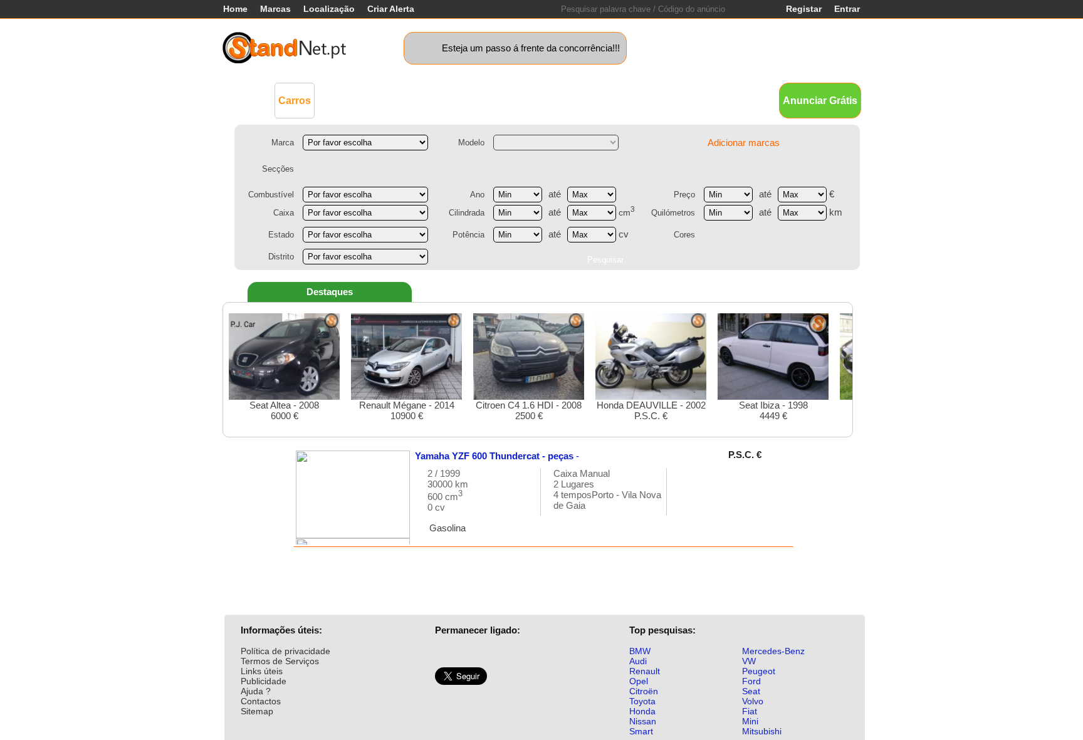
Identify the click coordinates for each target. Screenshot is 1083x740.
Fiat (749, 711)
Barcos (565, 100)
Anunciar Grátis (820, 100)
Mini (750, 721)
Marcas (275, 9)
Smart (641, 731)
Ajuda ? (256, 691)
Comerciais (351, 100)
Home (235, 9)
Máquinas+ (413, 100)
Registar (804, 9)
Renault (644, 671)
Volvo (752, 701)
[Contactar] (689, 497)
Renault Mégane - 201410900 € (406, 410)
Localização (329, 9)
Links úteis (262, 671)
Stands (684, 100)
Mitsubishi (762, 731)
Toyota (642, 701)
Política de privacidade (285, 651)
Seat (751, 691)
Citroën (643, 691)
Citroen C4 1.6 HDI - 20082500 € (529, 410)
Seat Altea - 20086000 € (284, 410)
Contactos (261, 701)
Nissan (642, 721)
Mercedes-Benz (773, 651)
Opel (638, 681)
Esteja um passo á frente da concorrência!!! (531, 48)
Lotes (605, 100)
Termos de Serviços (280, 661)
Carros (294, 100)
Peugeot (758, 671)
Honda (642, 711)
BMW (640, 651)
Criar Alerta (390, 9)
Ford (751, 681)
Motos (463, 100)
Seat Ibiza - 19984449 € (773, 410)
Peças (643, 100)
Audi (638, 661)
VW (749, 661)
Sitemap (257, 711)
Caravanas (513, 100)
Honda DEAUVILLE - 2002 (651, 410)
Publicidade (263, 681)
